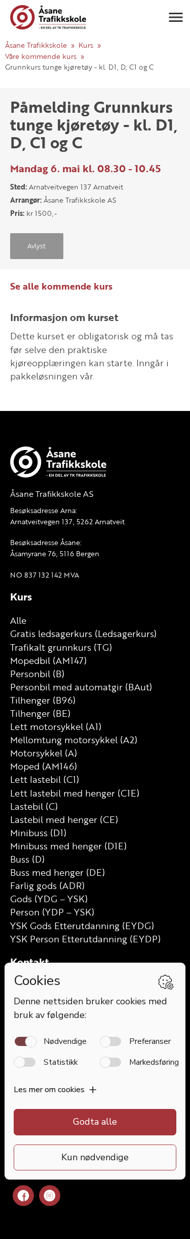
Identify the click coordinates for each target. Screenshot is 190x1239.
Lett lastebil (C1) (44, 779)
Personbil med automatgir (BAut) (81, 686)
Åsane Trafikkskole (36, 45)
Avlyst (36, 246)
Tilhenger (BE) (40, 713)
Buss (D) (27, 859)
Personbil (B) (37, 673)
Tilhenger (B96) (42, 700)
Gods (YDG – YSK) (49, 898)
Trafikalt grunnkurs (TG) (61, 647)
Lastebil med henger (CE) (64, 819)
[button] (176, 17)
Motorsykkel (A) (43, 752)
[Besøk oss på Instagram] (49, 1196)
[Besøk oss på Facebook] (23, 1196)
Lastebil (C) (34, 806)
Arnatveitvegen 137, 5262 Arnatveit (67, 521)
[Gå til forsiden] (48, 17)
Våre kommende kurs (41, 56)
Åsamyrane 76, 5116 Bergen (54, 553)
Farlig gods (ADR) (47, 885)
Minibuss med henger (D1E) (68, 845)
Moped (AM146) (43, 766)
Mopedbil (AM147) (48, 660)
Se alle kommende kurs (61, 286)
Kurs (86, 45)
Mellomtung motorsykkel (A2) (73, 739)
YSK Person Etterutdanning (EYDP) (85, 938)
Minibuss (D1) (38, 832)
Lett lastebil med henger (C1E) (74, 793)
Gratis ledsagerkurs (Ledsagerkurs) (83, 633)
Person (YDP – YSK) (52, 911)
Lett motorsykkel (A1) (55, 726)
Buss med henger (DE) (57, 872)
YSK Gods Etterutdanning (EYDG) (82, 925)
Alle (18, 620)
